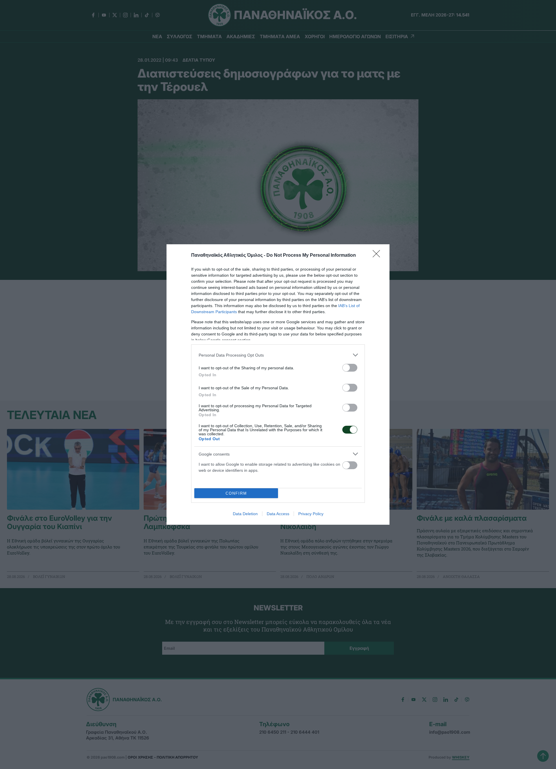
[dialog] (278, 384)
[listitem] (278, 355)
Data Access (278, 513)
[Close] (378, 255)
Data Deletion (245, 513)
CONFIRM (236, 493)
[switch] (349, 368)
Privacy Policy (310, 513)
